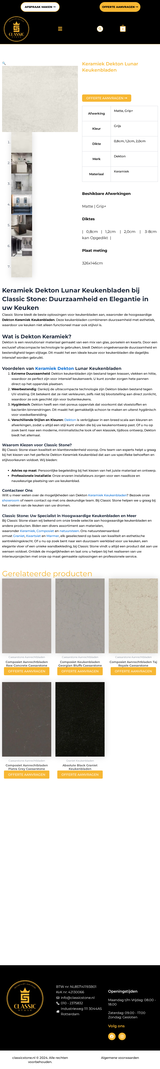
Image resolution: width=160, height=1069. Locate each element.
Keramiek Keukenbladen (107, 495)
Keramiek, (28, 531)
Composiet (45, 531)
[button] (60, 29)
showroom (10, 500)
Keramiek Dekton (54, 368)
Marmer (52, 536)
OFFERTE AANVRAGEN (26, 671)
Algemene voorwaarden (120, 1058)
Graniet (19, 536)
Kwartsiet (33, 536)
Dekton (70, 420)
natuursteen (69, 531)
